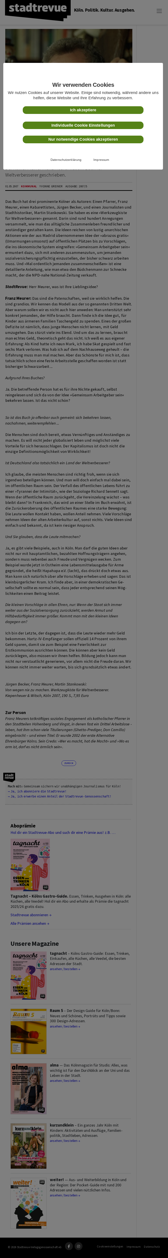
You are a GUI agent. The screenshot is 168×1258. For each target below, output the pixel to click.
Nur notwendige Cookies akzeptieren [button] (83, 139)
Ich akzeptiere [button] (83, 110)
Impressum (101, 159)
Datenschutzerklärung (66, 159)
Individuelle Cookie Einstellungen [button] (83, 125)
